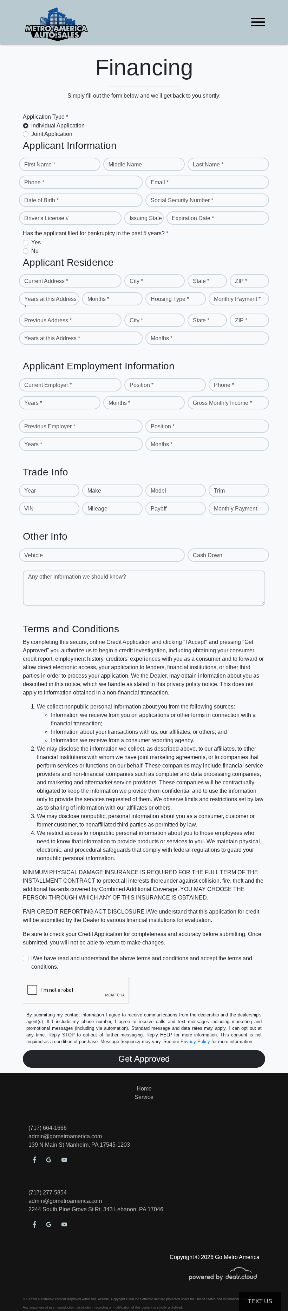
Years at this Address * (50, 303)
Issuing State (146, 218)
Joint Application (51, 134)
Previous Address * (48, 320)
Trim (219, 491)
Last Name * (208, 164)
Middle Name (125, 164)
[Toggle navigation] (258, 22)
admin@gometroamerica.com (65, 1136)
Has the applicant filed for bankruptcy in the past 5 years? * (95, 233)
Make (94, 491)
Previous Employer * (49, 426)
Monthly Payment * (237, 299)
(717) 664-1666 (47, 1128)
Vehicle (33, 555)
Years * (33, 403)
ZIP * (241, 281)
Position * (141, 385)
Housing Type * (170, 299)
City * (136, 281)
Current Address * (46, 281)
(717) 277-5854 (47, 1192)
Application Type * (45, 117)
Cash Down (207, 555)
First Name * (39, 164)
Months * (98, 299)
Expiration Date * (193, 218)
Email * (160, 182)
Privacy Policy (195, 1041)
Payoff (158, 509)
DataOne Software (139, 1299)
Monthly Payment (235, 509)
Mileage (97, 509)
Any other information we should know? (77, 577)
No (35, 251)
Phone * (34, 182)
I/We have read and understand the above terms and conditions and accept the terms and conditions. (141, 962)
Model (158, 491)
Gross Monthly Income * (222, 403)
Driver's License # (46, 218)
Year (30, 491)
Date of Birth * (41, 200)
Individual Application (58, 126)
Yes (36, 242)
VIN (29, 509)
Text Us (260, 1301)
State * (201, 281)
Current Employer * (48, 385)
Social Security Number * (182, 200)
